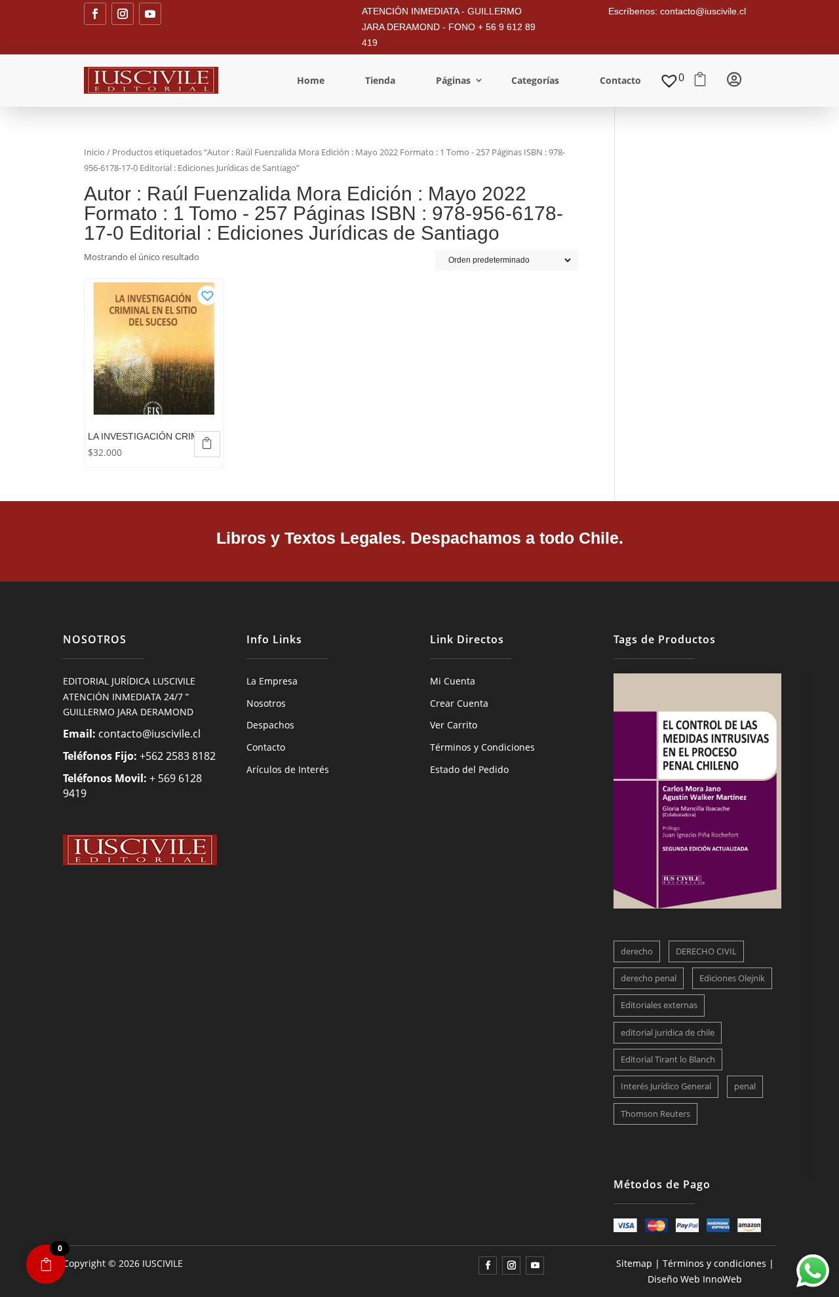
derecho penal (648, 978)
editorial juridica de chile (667, 1032)
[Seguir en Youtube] (150, 14)
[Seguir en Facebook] (95, 14)
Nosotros (266, 703)
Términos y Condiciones (482, 747)
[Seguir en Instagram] (122, 14)
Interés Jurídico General (666, 1086)
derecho (637, 951)
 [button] (207, 443)
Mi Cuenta (452, 681)
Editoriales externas (659, 1005)
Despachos (270, 725)
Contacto (620, 80)
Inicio (94, 152)
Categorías (535, 80)
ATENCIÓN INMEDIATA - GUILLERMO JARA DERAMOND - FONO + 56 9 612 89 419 (449, 27)
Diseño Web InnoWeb (695, 1279)
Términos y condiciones (714, 1263)
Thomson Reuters (655, 1113)
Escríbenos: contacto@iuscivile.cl (677, 11)
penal (745, 1086)
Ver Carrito (453, 725)
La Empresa (272, 681)
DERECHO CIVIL (706, 951)
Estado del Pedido (469, 769)
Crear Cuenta (459, 703)
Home (310, 80)
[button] (207, 291)
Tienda (380, 80)
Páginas (453, 80)
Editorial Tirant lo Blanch (668, 1059)
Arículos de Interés (287, 769)
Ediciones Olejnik (732, 978)
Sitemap (634, 1263)
